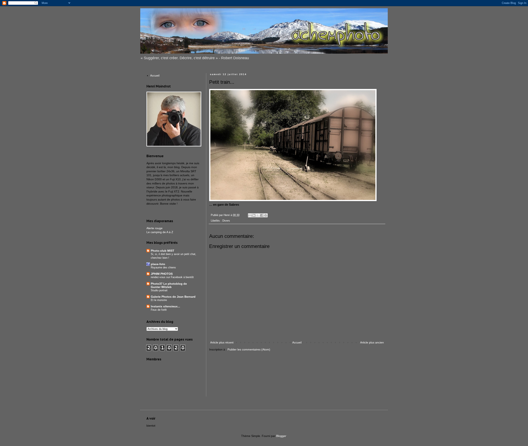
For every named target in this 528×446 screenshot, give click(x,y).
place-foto (158, 264)
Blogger (281, 436)
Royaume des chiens (163, 267)
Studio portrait (159, 290)
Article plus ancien (372, 342)
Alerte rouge (154, 228)
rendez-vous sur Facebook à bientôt (172, 277)
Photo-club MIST (162, 250)
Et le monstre (159, 300)
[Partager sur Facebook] (262, 215)
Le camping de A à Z (159, 232)
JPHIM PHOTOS (162, 273)
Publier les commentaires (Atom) (248, 349)
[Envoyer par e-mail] (250, 215)
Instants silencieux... (165, 306)
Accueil (297, 342)
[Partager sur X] (258, 215)
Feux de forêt (159, 309)
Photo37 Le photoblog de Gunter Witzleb (169, 285)
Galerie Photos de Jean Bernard (173, 296)
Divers (226, 220)
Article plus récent (221, 342)
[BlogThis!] (254, 215)
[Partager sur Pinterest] (266, 215)
